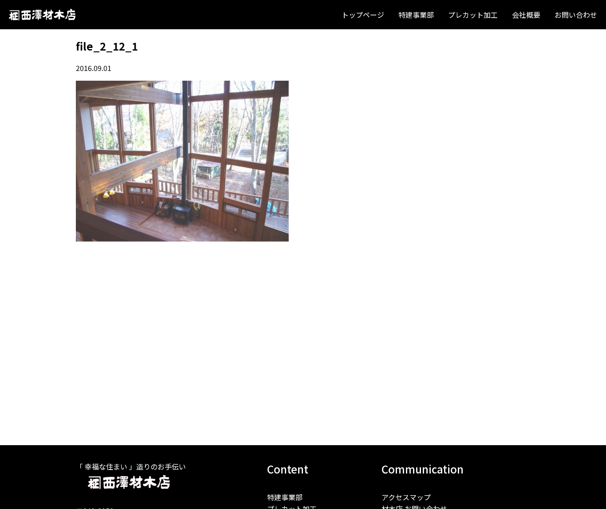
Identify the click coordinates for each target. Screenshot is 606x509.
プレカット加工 (473, 14)
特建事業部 (416, 14)
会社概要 (526, 14)
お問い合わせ (576, 14)
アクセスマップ (406, 497)
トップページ (363, 14)
